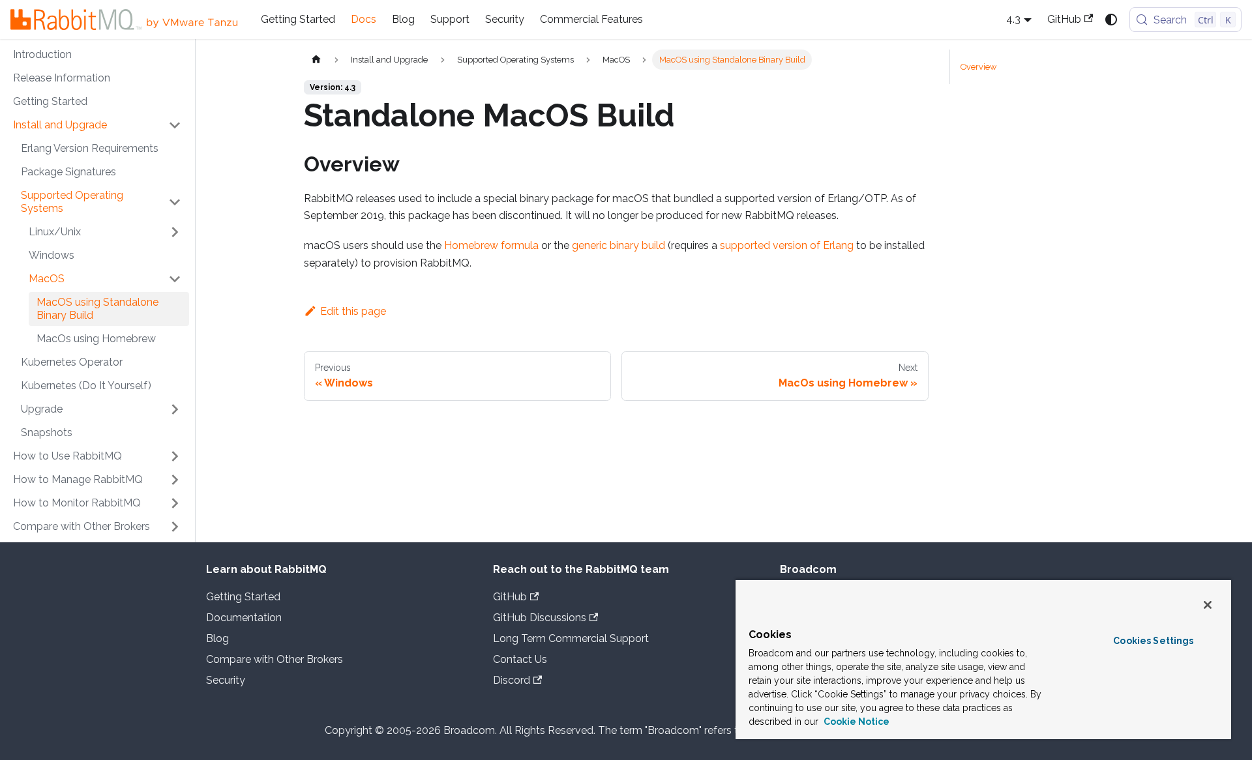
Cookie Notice (855, 721)
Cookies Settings (1153, 641)
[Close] (1207, 605)
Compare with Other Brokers (274, 659)
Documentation (244, 617)
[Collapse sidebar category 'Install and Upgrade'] (174, 125)
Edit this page (353, 311)
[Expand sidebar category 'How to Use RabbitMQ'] (174, 456)
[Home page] (316, 60)
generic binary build (618, 245)
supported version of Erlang (787, 245)
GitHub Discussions (539, 617)
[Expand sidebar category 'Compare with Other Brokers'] (174, 526)
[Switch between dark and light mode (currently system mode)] (1111, 19)
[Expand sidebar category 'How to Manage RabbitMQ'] (174, 479)
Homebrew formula (491, 245)
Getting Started (298, 19)
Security (504, 19)
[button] (105, 232)
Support (450, 19)
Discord (511, 680)
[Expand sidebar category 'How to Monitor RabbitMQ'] (174, 503)
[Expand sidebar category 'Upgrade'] (174, 409)
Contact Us (520, 659)
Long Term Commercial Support (571, 638)
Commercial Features (591, 19)
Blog (403, 19)
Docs (363, 19)
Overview (978, 67)
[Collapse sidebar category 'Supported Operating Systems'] (174, 202)
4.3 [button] (1013, 19)
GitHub (1064, 19)
